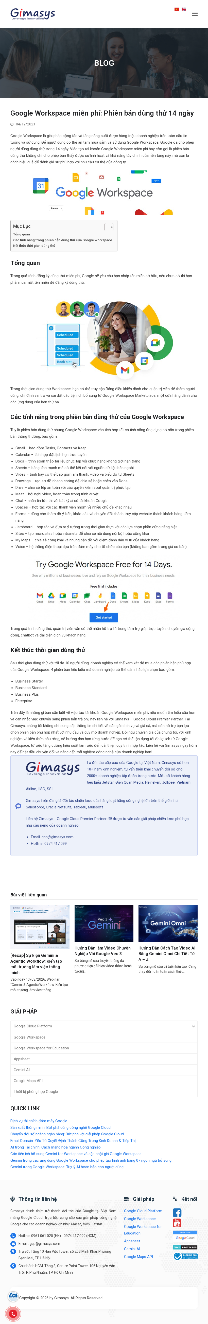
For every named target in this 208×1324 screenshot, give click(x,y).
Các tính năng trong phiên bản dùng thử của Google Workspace (62, 240)
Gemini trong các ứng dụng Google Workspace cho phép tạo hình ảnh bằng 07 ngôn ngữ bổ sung (90, 1160)
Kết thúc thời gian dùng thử (34, 246)
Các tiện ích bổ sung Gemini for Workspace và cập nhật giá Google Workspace (76, 1154)
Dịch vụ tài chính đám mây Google (38, 1121)
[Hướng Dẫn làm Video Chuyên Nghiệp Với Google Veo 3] (104, 923)
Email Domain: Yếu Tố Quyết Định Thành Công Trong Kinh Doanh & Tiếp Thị (73, 1140)
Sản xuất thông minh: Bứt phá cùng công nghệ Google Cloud (60, 1127)
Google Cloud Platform (33, 1026)
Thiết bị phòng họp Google (36, 1091)
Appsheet (22, 1059)
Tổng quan (21, 234)
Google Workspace (29, 1037)
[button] (195, 14)
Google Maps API (28, 1080)
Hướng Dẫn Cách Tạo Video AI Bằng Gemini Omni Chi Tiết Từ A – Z (166, 954)
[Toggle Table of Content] (106, 227)
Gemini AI (22, 1070)
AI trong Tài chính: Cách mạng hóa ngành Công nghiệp (55, 1147)
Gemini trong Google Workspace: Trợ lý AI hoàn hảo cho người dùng (67, 1167)
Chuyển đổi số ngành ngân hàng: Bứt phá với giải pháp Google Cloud (67, 1134)
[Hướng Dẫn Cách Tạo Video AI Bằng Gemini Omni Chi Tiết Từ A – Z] (168, 923)
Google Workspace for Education (41, 1048)
